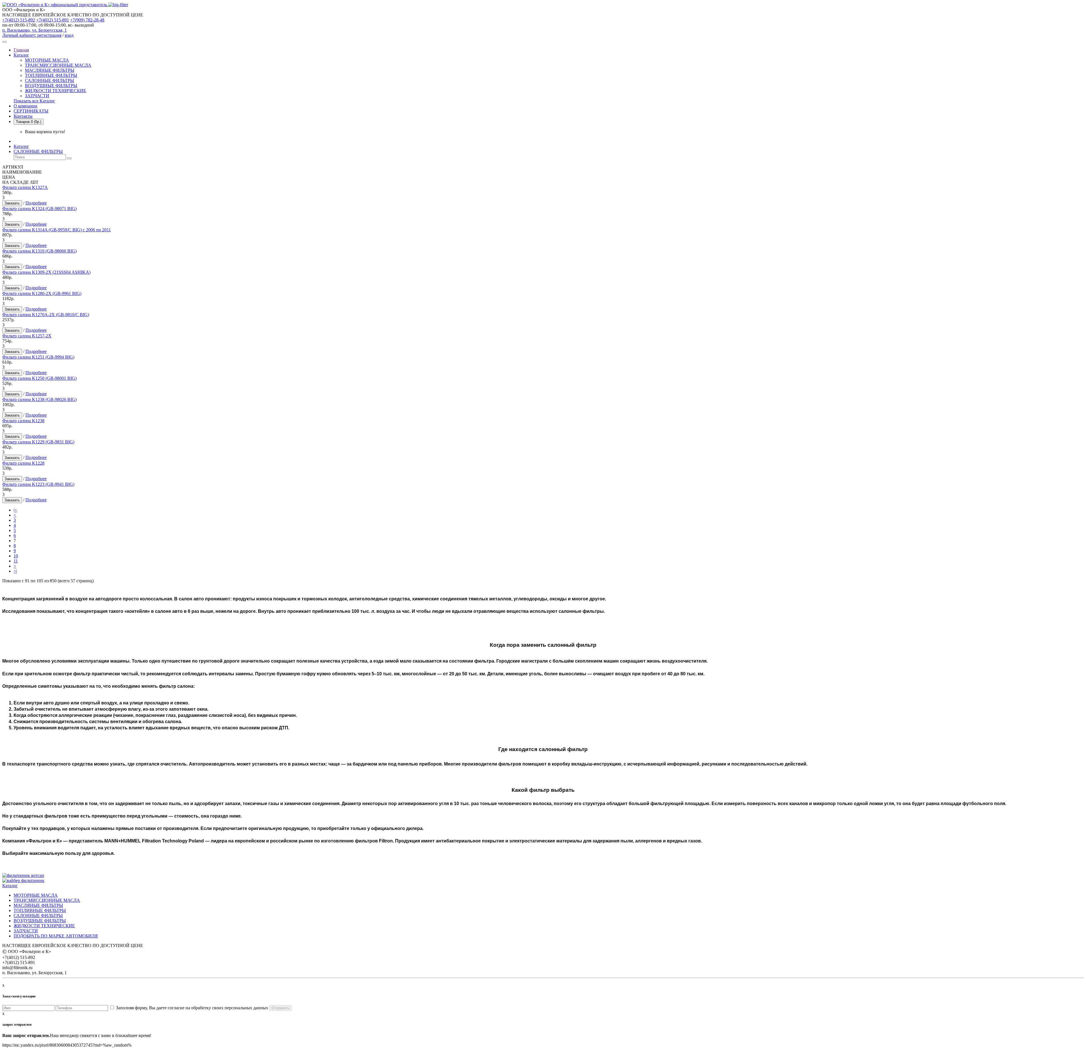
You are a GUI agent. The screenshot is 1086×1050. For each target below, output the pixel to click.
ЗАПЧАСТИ (37, 95)
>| (15, 571)
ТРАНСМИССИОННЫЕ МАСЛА (58, 65)
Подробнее (36, 202)
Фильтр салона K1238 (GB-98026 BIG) (39, 399)
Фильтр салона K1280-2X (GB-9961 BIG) (41, 293)
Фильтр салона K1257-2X (26, 335)
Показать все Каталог (34, 100)
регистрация (49, 35)
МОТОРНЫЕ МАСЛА (47, 60)
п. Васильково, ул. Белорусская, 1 (34, 30)
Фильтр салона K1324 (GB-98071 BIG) (39, 208)
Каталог (21, 55)
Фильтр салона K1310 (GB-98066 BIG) (39, 251)
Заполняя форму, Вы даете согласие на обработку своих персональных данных (191, 1007)
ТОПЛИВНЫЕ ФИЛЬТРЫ (51, 75)
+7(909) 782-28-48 (87, 20)
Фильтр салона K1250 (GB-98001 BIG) (39, 378)
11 (16, 561)
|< (15, 510)
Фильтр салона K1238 (23, 420)
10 (16, 555)
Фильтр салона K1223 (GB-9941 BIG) (38, 484)
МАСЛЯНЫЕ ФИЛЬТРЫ (49, 70)
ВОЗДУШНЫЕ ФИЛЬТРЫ (51, 85)
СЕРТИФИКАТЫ (31, 111)
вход (69, 35)
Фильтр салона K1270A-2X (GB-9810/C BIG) (45, 314)
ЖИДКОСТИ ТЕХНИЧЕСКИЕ (55, 90)
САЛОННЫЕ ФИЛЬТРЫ (49, 80)
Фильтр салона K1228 (23, 463)
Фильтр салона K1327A (25, 187)
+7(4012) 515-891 (52, 20)
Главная (21, 50)
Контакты (23, 116)
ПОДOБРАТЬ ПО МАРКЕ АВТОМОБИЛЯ (56, 935)
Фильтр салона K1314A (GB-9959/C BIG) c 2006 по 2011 (56, 229)
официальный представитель (79, 4)
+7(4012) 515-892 (18, 20)
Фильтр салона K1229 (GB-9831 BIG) (38, 441)
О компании (25, 106)
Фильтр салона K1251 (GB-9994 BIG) (38, 357)
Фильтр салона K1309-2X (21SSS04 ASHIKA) (46, 272)
